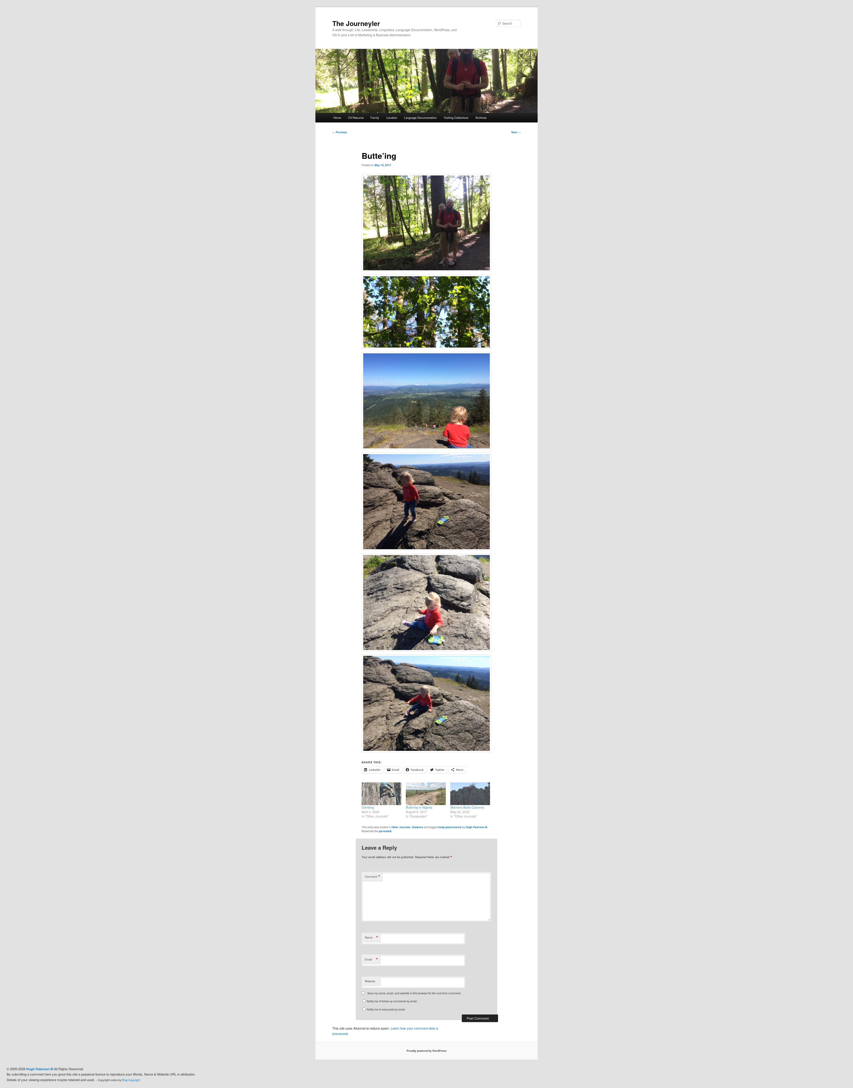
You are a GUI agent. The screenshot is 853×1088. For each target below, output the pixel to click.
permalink (385, 831)
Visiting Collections (456, 117)
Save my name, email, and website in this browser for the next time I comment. (414, 993)
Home (337, 117)
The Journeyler (356, 23)
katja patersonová (449, 827)
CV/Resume (356, 117)
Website (370, 981)
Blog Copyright (131, 1080)
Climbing (368, 807)
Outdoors (417, 827)
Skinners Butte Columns (467, 807)
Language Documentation (420, 117)
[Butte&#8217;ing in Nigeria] (426, 793)
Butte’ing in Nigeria (419, 807)
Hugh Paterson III (476, 827)
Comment (372, 876)
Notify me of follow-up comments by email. (392, 1001)
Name (371, 937)
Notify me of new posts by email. (386, 1009)
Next (516, 132)
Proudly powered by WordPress (426, 1051)
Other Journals (400, 827)
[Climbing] (381, 793)
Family (375, 117)
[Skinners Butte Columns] (470, 793)
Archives (481, 117)
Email (371, 959)
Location (391, 117)
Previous (339, 132)
